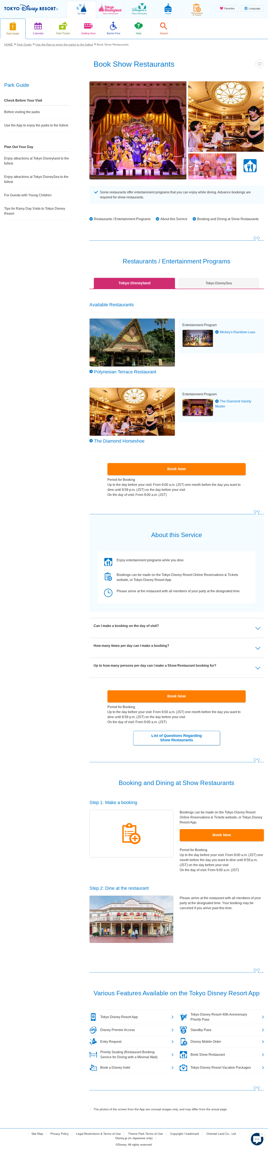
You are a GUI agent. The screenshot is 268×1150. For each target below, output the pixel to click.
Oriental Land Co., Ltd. (221, 1133)
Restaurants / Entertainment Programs (122, 219)
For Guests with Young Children (28, 195)
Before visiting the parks (22, 112)
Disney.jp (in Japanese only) (134, 1138)
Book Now (176, 469)
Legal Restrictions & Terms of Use (98, 1133)
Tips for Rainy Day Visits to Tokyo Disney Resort (34, 211)
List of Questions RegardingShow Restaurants (176, 738)
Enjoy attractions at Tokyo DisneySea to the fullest (36, 179)
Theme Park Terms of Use (145, 1133)
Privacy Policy (59, 1133)
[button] (257, 1139)
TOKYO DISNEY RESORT (31, 9)
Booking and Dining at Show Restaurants (228, 219)
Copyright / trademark (184, 1133)
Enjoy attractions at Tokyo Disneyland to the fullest (36, 161)
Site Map (37, 1133)
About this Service (173, 219)
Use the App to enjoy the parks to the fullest (36, 125)
